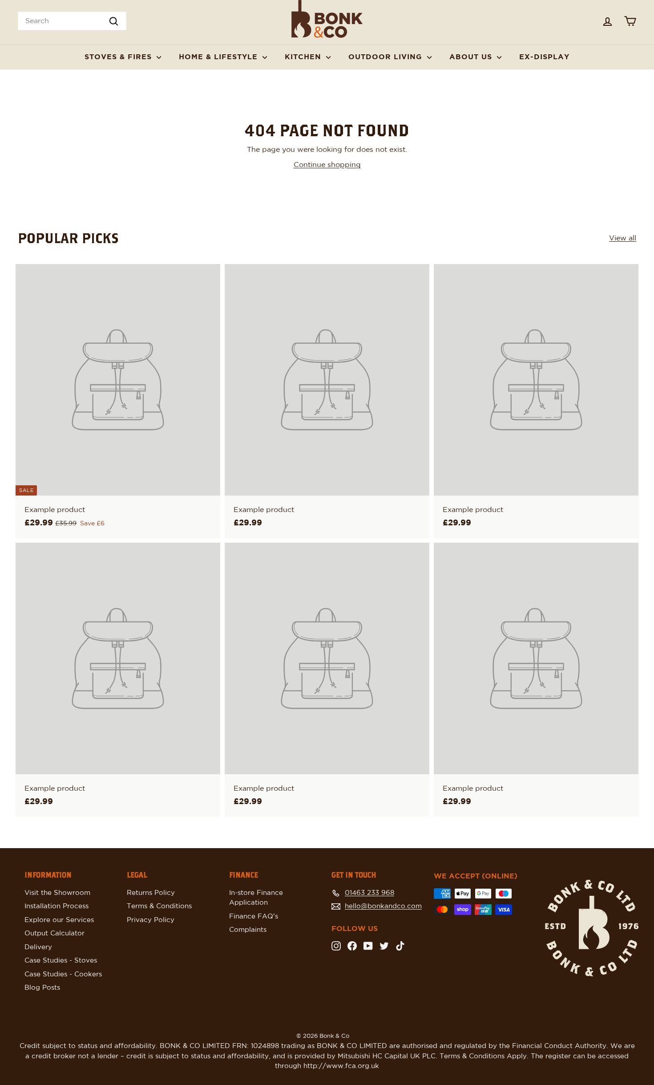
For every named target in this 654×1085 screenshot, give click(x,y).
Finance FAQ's (253, 916)
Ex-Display (544, 57)
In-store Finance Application (256, 898)
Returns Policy (151, 893)
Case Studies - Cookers (63, 974)
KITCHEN (304, 57)
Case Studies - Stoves (60, 960)
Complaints (247, 930)
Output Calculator (54, 933)
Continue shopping (327, 164)
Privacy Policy (150, 920)
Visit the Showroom (57, 893)
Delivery (38, 947)
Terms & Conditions (159, 906)
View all (622, 238)
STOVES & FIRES (119, 57)
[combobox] (72, 21)
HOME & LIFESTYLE (219, 57)
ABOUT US (472, 57)
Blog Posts (42, 987)
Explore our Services (59, 920)
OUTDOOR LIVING (386, 57)
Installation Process (56, 906)
